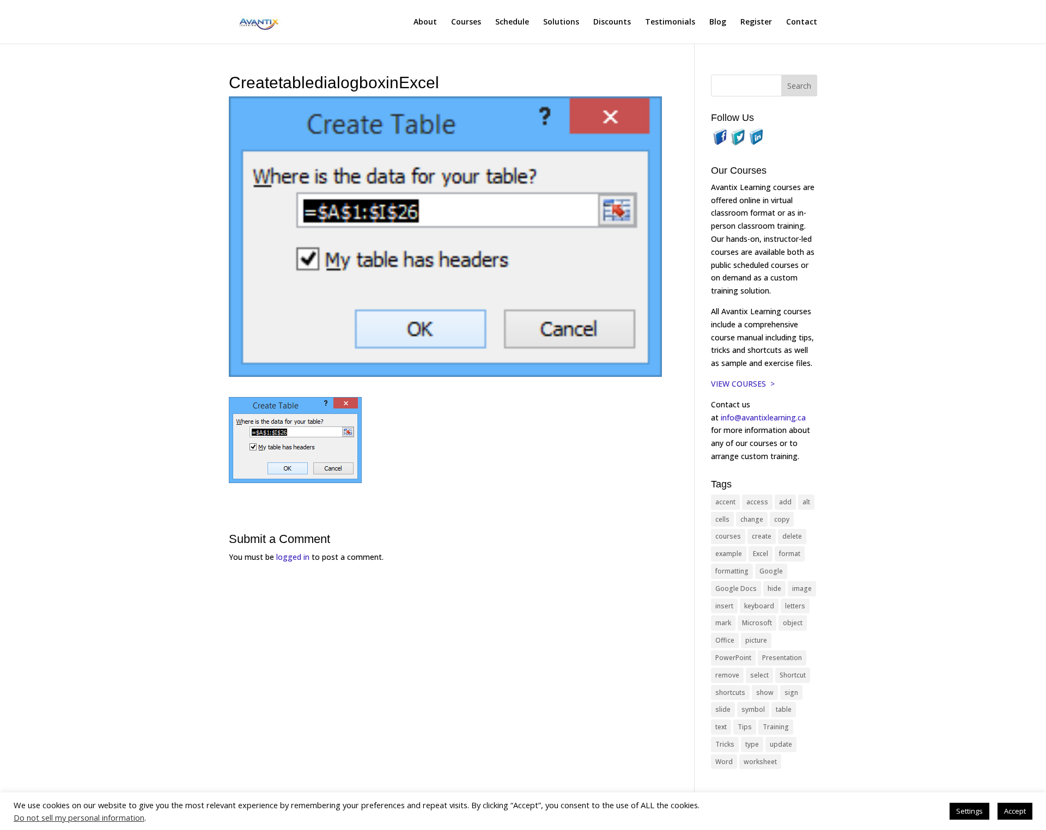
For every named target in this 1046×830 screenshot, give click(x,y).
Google (771, 571)
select (759, 675)
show (765, 692)
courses (728, 536)
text (721, 726)
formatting (732, 571)
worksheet (760, 761)
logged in (292, 557)
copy (781, 519)
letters (795, 606)
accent (725, 501)
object (792, 622)
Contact (801, 22)
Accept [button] (1015, 811)
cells (722, 519)
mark (723, 622)
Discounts (612, 22)
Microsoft (757, 622)
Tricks (724, 744)
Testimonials (670, 22)
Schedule (512, 22)
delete (792, 536)
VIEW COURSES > (743, 384)
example (728, 553)
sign (791, 692)
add (785, 501)
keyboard (759, 606)
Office (724, 640)
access (757, 501)
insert (724, 606)
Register (756, 22)
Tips (745, 726)
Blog (717, 22)
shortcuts (730, 692)
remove (727, 675)
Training (776, 726)
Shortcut (793, 675)
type (752, 744)
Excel (760, 553)
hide (774, 588)
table (784, 709)
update (781, 744)
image (802, 588)
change (751, 519)
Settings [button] (969, 811)
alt (806, 501)
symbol (753, 709)
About (425, 22)
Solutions (561, 22)
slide (723, 709)
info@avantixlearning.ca (764, 417)
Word (724, 761)
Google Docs (736, 588)
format (789, 553)
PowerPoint (733, 657)
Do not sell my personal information (79, 817)
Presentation (782, 657)
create (761, 536)
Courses (466, 22)
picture (756, 640)
